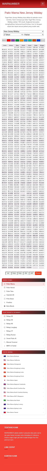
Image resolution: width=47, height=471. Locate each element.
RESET (4, 40)
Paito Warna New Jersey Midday (23, 12)
